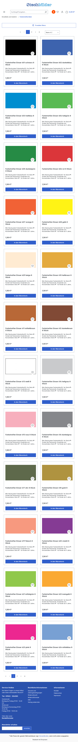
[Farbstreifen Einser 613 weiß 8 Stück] (20, 366)
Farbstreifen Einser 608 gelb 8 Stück (55, 223)
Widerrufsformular (33, 697)
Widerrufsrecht (32, 695)
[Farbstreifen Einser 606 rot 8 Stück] (57, 153)
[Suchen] (45, 12)
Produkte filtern (40, 25)
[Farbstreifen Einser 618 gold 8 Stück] (57, 472)
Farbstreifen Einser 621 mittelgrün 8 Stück (20, 595)
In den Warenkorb (20, 83)
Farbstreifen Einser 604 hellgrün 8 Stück (56, 117)
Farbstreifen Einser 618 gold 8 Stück (54, 489)
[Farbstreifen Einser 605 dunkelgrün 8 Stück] (20, 153)
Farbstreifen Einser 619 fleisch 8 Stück (19, 542)
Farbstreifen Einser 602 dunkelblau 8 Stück (57, 64)
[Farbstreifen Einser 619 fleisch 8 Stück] (20, 525)
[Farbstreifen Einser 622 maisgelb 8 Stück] (57, 578)
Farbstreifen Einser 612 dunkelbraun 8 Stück (57, 329)
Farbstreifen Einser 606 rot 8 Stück (57, 169)
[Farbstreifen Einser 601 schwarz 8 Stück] (20, 47)
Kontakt (56, 690)
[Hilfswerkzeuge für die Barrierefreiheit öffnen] (53, 12)
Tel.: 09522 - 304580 (10, 696)
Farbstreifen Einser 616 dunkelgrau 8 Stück (57, 436)
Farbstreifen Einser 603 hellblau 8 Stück (19, 117)
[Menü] (4, 12)
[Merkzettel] (57, 12)
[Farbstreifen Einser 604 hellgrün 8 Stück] (57, 100)
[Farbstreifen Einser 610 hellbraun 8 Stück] (57, 260)
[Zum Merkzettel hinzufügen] (32, 53)
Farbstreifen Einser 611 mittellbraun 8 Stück (20, 329)
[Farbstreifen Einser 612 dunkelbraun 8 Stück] (57, 313)
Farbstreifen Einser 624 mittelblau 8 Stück (57, 648)
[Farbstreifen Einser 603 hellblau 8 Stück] (20, 100)
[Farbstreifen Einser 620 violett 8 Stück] (57, 525)
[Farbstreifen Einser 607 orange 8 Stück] (20, 206)
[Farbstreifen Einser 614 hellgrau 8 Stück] (57, 366)
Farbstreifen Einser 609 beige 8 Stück (18, 276)
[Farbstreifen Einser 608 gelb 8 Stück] (57, 206)
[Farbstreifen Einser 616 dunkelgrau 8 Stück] (57, 419)
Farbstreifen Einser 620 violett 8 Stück (55, 542)
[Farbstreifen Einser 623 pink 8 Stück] (20, 632)
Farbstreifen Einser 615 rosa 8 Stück (20, 435)
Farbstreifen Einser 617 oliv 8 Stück (20, 488)
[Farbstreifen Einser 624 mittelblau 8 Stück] (57, 632)
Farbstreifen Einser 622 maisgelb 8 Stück (57, 595)
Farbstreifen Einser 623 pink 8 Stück (18, 648)
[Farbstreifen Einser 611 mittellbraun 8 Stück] (20, 313)
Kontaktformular (7, 718)
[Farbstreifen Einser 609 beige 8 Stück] (20, 260)
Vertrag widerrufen (34, 702)
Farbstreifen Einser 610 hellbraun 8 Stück (57, 276)
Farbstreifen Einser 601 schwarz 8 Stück (19, 64)
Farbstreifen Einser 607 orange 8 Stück (19, 223)
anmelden (27, 728)
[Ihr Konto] (62, 12)
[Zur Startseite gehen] (39, 5)
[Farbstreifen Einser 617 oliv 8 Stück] (20, 472)
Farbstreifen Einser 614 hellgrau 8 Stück (56, 383)
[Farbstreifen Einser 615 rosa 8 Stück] (20, 419)
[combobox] (27, 12)
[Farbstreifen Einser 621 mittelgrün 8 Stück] (20, 578)
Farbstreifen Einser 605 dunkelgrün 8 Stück (20, 170)
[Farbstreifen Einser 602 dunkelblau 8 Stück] (57, 47)
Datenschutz (58, 693)
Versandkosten (44, 736)
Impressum (57, 695)
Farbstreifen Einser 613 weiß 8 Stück (18, 383)
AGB (29, 700)
